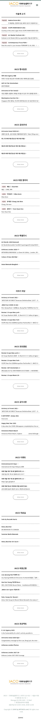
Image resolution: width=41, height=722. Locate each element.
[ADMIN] (20, 718)
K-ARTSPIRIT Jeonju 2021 (10, 416)
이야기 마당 (20, 291)
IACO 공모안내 (20, 124)
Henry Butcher (6, 527)
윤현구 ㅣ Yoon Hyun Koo (15, 209)
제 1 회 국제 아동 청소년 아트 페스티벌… (13, 139)
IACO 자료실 (20, 512)
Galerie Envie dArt (14, 20)
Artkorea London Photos (10, 645)
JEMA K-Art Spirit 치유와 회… (11, 590)
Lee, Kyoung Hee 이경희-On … (11, 575)
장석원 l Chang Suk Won (15, 201)
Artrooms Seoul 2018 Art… (10, 131)
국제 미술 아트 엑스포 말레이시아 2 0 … (13, 471)
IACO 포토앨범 (20, 346)
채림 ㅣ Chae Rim (12, 187)
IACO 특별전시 (20, 235)
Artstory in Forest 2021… (10, 297)
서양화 (4, 187)
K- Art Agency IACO (8, 630)
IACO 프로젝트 (20, 623)
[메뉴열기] (37, 5)
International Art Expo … (10, 464)
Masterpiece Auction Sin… (10, 98)
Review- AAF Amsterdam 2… (11, 368)
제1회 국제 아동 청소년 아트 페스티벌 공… (14, 146)
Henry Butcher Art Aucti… (10, 542)
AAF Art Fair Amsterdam (9, 83)
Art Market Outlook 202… (17, 35)
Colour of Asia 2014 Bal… (10, 257)
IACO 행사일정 (20, 69)
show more (20, 53)
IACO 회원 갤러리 (20, 180)
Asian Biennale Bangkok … (10, 264)
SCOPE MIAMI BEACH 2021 (16, 28)
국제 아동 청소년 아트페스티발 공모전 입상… (14, 486)
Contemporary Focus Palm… (18, 43)
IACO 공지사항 (20, 401)
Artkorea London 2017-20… (10, 652)
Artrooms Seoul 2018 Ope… (11, 638)
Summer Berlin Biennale (9, 534)
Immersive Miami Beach (9, 431)
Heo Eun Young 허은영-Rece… (11, 582)
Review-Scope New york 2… (11, 353)
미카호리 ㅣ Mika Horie (14, 194)
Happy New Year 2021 (8, 423)
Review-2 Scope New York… (10, 320)
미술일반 (4, 20)
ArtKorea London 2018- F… (10, 249)
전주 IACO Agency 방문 (8, 76)
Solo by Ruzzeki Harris (9, 519)
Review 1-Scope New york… (11, 312)
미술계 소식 (20, 13)
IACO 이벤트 (20, 457)
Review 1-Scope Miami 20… (10, 375)
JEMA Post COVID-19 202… (10, 305)
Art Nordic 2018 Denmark (10, 242)
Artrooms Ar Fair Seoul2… (10, 91)
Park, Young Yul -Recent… (10, 597)
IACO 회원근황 (20, 568)
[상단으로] (36, 717)
